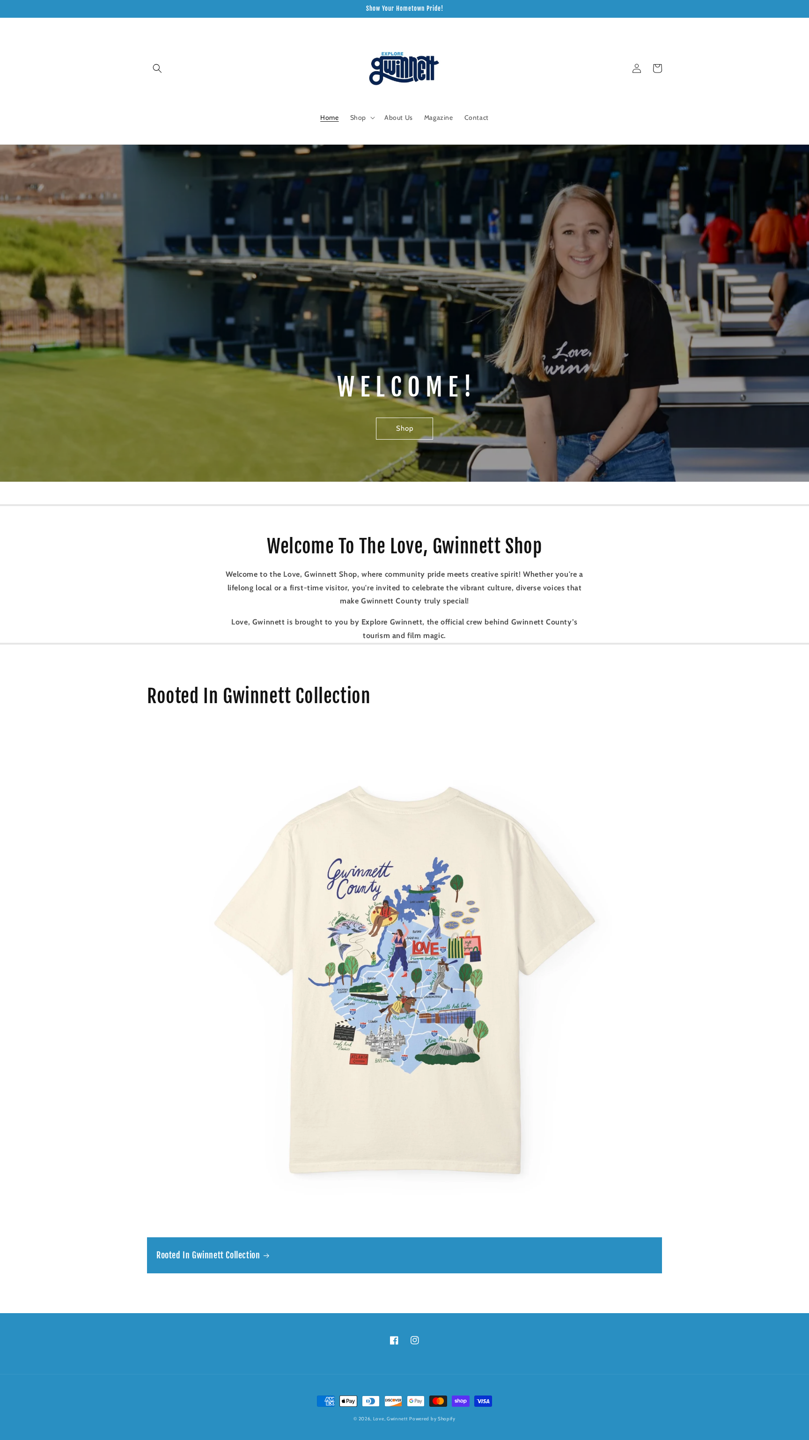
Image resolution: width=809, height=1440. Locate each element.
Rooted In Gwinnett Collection (208, 1255)
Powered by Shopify (432, 1419)
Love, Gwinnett (390, 1419)
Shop (404, 428)
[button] (157, 68)
